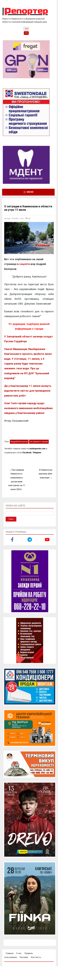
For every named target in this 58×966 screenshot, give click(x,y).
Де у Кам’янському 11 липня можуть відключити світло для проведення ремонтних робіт (27, 390)
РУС (26, 33)
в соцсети (23, 264)
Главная (9, 953)
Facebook (26, 452)
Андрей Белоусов (19, 441)
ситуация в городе (39, 441)
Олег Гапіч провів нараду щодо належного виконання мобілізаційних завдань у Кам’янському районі (28, 408)
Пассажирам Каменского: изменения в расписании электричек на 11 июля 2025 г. (16, 480)
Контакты (36, 957)
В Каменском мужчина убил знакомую (45, 474)
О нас (19, 953)
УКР (26, 29)
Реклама (24, 957)
